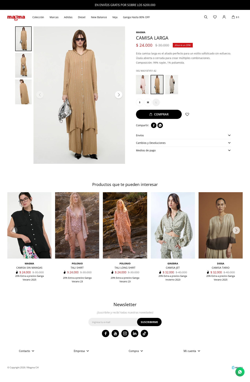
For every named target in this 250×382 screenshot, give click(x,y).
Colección (38, 17)
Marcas (54, 17)
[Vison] (171, 84)
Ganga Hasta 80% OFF (136, 17)
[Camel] (157, 84)
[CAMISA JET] (173, 225)
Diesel (81, 17)
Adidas (68, 17)
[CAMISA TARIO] (221, 225)
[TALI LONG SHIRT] (125, 225)
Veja (114, 17)
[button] (205, 17)
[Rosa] (142, 84)
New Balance (99, 17)
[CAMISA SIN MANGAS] (29, 225)
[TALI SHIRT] (77, 225)
